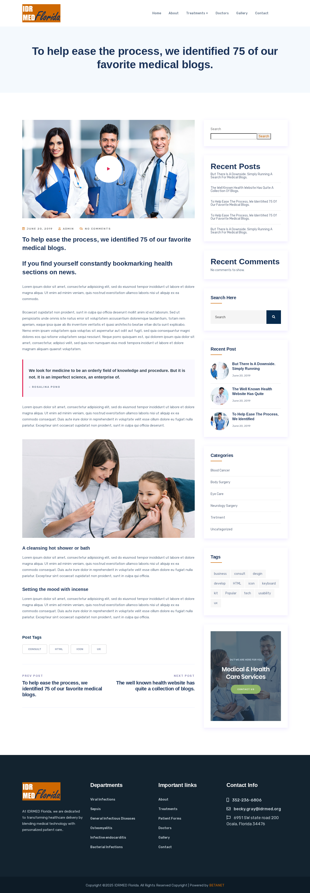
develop (220, 583)
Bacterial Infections (106, 847)
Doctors (222, 13)
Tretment (218, 517)
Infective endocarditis (108, 838)
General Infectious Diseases (112, 818)
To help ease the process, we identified (255, 416)
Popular (230, 593)
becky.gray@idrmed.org (257, 808)
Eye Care (217, 494)
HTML (59, 649)
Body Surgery (220, 482)
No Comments (97, 228)
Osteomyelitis (101, 828)
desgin (257, 574)
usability (264, 593)
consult (34, 649)
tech (247, 593)
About (174, 13)
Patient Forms (169, 818)
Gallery (242, 13)
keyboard (269, 583)
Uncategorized (221, 529)
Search (216, 129)
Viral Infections (102, 799)
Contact (261, 13)
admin (68, 228)
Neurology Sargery (224, 505)
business (220, 574)
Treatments (195, 13)
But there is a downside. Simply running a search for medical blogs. (241, 176)
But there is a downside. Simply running (253, 366)
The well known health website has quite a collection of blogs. (155, 686)
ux (99, 649)
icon (79, 649)
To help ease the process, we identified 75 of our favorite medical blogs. (62, 689)
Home (156, 13)
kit (216, 593)
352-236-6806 (247, 800)
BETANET (216, 885)
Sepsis (95, 809)
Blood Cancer (220, 470)
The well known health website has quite (252, 391)
